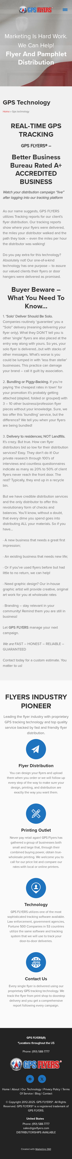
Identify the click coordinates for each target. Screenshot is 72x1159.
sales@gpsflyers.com (36, 1128)
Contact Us (36, 978)
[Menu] (65, 9)
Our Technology (31, 1089)
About (15, 1089)
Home (6, 111)
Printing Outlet (36, 830)
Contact (47, 1093)
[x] (42, 1079)
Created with (36, 1149)
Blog (38, 1093)
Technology (36, 904)
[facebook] (30, 1079)
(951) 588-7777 (40, 1051)
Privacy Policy (51, 1089)
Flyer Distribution (36, 765)
